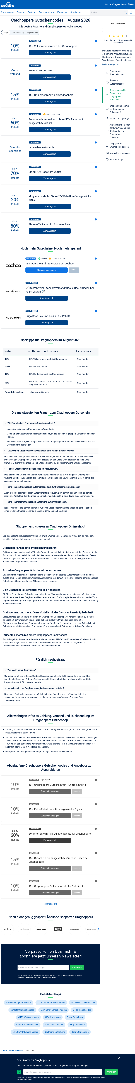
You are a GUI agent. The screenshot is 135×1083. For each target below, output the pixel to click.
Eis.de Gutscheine (75, 1017)
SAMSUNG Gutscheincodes (25, 1032)
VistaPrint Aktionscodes (27, 1024)
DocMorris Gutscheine (55, 1032)
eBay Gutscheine (77, 1024)
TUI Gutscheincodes (54, 1024)
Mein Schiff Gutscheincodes (53, 1010)
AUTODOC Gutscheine (28, 1017)
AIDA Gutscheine (53, 1017)
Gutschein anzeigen (46, 270)
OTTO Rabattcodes (82, 1010)
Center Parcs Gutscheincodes (51, 1002)
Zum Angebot (49, 52)
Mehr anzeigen (50, 904)
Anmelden (77, 967)
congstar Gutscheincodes (22, 1010)
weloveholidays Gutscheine (18, 1002)
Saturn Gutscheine (80, 1032)
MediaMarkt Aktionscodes (83, 1002)
